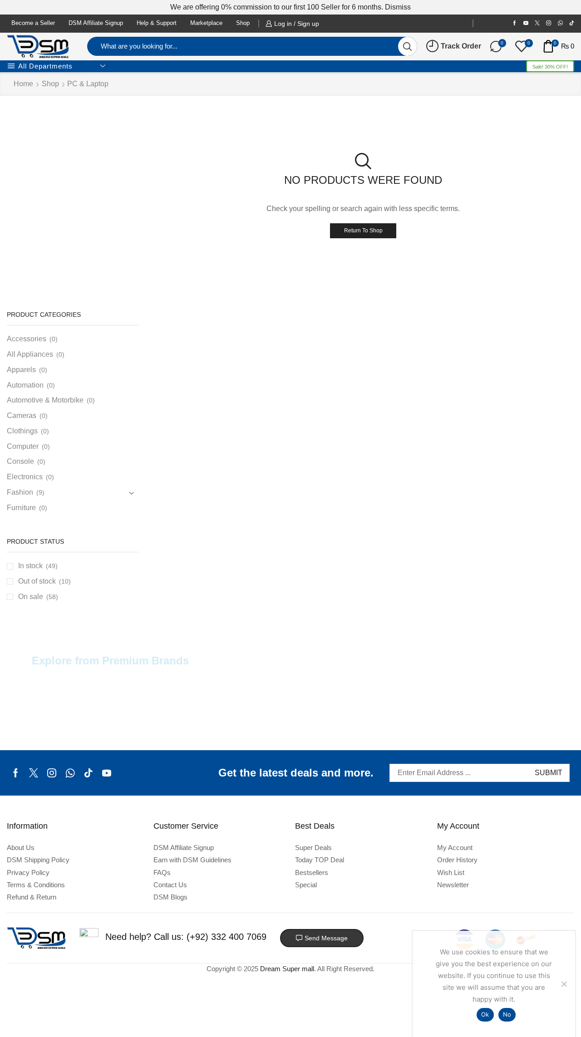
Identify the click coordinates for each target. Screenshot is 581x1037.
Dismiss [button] (398, 7)
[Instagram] (548, 23)
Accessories (26, 339)
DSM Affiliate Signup (96, 23)
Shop (243, 23)
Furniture (21, 507)
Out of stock (44, 581)
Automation (25, 385)
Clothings (22, 431)
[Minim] (511, 713)
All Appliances (30, 354)
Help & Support (157, 23)
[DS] (334, 713)
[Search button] (407, 46)
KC (423, 710)
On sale (38, 596)
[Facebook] (514, 23)
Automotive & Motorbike (45, 400)
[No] (563, 983)
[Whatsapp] (70, 772)
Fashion (20, 492)
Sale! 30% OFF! (550, 66)
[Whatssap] (560, 23)
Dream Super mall (287, 969)
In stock (38, 566)
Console (20, 461)
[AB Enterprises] (69, 712)
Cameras (21, 415)
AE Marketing (157, 710)
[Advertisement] (72, 266)
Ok (485, 1014)
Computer (23, 446)
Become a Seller (33, 23)
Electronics (25, 477)
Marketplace (206, 23)
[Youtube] (525, 23)
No (507, 1014)
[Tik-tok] (571, 23)
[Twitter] (537, 23)
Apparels (21, 370)
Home (23, 84)
